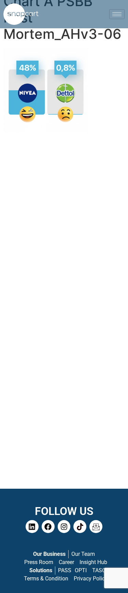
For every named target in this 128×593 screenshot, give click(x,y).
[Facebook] (48, 526)
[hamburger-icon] (117, 14)
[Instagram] (64, 526)
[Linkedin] (32, 526)
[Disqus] (64, 225)
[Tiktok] (79, 526)
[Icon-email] (95, 526)
